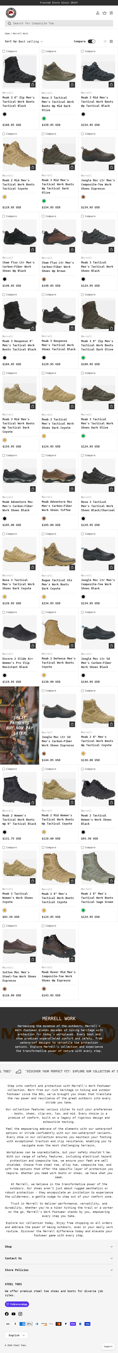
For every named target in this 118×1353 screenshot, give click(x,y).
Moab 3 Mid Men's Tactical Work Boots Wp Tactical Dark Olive (58, 186)
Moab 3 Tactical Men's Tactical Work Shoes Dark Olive (97, 423)
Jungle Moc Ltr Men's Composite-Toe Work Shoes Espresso (98, 184)
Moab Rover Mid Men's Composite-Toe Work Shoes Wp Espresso (59, 976)
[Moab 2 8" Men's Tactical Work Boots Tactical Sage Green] (98, 868)
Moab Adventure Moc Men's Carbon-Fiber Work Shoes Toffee (57, 506)
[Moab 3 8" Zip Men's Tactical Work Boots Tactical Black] (19, 71)
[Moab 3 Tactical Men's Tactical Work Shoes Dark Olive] (98, 393)
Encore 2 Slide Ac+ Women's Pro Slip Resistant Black (17, 663)
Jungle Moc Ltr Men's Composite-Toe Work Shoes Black (98, 584)
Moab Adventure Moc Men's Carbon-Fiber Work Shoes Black (17, 506)
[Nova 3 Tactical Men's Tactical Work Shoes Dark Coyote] (19, 554)
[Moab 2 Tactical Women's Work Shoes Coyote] (19, 868)
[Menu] (111, 13)
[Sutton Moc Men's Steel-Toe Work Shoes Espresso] (19, 946)
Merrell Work (20, 33)
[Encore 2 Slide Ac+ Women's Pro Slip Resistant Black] (19, 632)
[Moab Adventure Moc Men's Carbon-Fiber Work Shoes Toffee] (59, 476)
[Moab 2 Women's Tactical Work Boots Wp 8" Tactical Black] (19, 789)
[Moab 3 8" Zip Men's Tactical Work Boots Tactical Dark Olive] (98, 315)
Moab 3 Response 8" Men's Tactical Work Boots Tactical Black (19, 345)
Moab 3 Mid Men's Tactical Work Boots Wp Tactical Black (97, 101)
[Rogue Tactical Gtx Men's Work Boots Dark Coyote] (59, 554)
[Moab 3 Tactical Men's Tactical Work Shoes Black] (98, 236)
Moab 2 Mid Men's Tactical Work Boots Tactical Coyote (18, 184)
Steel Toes (20, 1345)
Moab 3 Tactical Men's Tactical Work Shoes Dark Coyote (58, 423)
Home (7, 33)
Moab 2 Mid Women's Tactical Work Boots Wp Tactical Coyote (58, 819)
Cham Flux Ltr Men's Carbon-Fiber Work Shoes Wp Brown (58, 267)
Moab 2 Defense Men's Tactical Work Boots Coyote (59, 662)
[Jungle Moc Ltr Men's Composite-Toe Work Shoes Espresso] (98, 154)
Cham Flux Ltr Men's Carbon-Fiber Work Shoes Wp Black (18, 266)
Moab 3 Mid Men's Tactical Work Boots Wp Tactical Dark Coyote (18, 425)
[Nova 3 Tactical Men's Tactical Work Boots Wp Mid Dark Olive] (59, 71)
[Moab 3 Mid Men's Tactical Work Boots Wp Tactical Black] (98, 71)
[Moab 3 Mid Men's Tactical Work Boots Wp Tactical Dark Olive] (59, 154)
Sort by (11, 41)
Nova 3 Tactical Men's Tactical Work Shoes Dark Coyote (18, 584)
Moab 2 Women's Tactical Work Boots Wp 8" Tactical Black (19, 819)
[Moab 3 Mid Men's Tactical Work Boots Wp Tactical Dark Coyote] (19, 393)
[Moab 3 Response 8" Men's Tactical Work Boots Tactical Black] (19, 315)
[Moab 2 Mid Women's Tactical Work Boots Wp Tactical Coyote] (59, 789)
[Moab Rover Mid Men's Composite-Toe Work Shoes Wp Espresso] (59, 946)
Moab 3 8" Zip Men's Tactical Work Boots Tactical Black (18, 101)
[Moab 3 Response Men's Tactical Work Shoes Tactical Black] (59, 315)
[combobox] (59, 23)
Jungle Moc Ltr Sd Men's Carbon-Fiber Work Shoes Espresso (58, 741)
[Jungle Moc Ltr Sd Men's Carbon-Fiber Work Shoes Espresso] (59, 711)
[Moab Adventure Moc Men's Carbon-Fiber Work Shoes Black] (19, 476)
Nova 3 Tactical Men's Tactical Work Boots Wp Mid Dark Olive (58, 104)
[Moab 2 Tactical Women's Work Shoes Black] (98, 789)
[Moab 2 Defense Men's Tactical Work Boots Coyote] (59, 632)
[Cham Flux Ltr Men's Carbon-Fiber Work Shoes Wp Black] (19, 236)
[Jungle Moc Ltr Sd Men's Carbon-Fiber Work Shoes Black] (98, 632)
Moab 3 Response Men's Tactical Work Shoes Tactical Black (59, 345)
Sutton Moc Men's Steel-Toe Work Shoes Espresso (19, 976)
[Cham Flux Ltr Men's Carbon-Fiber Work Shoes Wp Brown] (59, 236)
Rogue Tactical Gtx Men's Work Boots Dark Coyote (57, 584)
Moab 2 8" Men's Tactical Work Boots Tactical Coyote (58, 898)
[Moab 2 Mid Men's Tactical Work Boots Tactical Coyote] (19, 154)
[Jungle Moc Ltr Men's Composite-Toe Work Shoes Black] (98, 554)
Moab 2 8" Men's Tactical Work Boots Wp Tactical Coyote (97, 741)
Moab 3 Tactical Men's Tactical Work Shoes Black (97, 266)
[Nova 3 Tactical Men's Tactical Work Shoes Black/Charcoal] (98, 476)
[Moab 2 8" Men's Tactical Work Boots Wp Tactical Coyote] (98, 711)
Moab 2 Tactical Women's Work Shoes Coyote (17, 898)
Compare (80, 41)
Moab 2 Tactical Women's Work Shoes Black (96, 819)
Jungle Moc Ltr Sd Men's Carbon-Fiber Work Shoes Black (96, 663)
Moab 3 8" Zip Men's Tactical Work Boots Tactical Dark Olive (97, 345)
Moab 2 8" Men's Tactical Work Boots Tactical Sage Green (97, 898)
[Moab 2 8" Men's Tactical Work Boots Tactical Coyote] (59, 868)
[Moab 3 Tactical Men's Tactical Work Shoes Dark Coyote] (59, 393)
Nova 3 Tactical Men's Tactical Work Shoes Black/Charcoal (98, 506)
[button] (104, 13)
